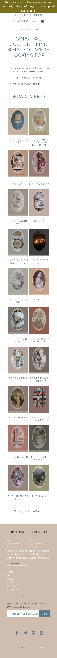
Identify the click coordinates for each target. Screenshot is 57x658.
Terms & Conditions (17, 550)
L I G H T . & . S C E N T (39, 261)
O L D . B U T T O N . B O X (18, 340)
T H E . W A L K (39, 496)
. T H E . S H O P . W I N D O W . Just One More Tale (39, 142)
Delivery (11, 547)
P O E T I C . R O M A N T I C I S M (39, 340)
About (10, 582)
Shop (10, 575)
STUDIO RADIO (14, 589)
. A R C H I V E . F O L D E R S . (18, 141)
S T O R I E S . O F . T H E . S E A (39, 458)
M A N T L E (39, 299)
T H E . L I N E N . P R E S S (18, 497)
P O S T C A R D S (18, 378)
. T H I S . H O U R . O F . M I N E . (18, 183)
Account (23, 21)
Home (21, 30)
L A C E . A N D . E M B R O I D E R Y (18, 261)
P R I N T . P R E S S (17, 417)
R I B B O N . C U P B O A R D (39, 419)
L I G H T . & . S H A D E (18, 301)
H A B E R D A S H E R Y (18, 222)
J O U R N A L (39, 221)
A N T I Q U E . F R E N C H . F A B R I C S (39, 183)
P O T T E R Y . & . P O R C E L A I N (39, 379)
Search (10, 540)
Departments (13, 543)
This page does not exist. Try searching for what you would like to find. (28, 70)
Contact (11, 586)
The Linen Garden (27, 15)
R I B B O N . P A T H (18, 457)
